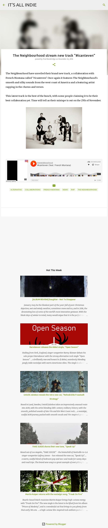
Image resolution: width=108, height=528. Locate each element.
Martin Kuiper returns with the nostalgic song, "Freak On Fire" (54, 494)
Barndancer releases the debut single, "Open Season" (54, 347)
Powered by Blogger (55, 524)
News (65, 190)
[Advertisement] (54, 240)
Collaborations (32, 190)
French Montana (51, 190)
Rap (73, 190)
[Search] (104, 5)
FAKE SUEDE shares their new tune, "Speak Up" (54, 446)
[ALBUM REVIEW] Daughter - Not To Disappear (54, 299)
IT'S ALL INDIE (22, 4)
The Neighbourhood (87, 190)
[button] (54, 65)
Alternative (16, 190)
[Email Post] (54, 187)
